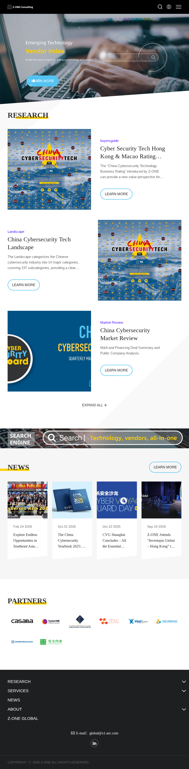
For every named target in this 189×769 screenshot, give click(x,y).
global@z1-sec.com (103, 733)
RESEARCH (19, 681)
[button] (28, 80)
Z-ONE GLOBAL (23, 718)
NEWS (14, 700)
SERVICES (18, 690)
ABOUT (15, 709)
